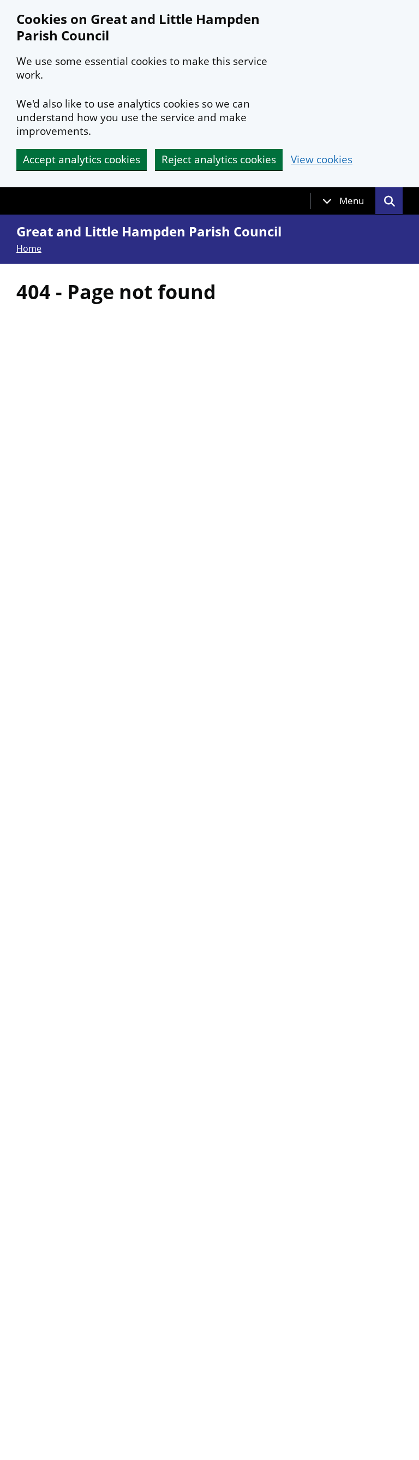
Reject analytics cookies (218, 159)
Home (28, 248)
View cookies (321, 160)
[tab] (343, 201)
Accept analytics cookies (81, 159)
